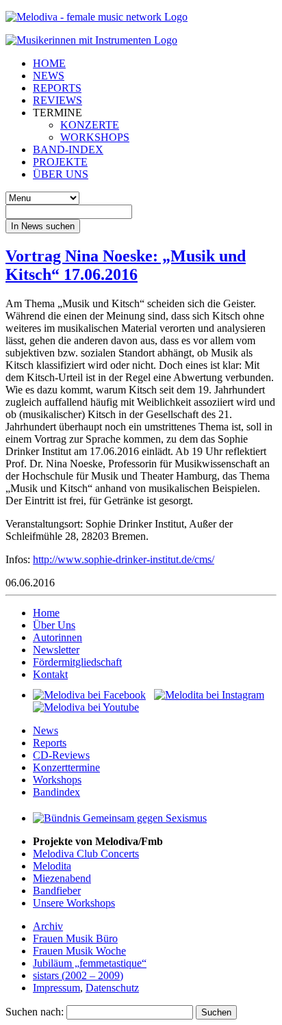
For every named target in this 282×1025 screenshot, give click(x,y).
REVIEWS (57, 100)
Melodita (52, 866)
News (45, 730)
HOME (49, 63)
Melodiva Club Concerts (86, 853)
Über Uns (54, 625)
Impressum (56, 988)
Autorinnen (57, 637)
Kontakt (50, 674)
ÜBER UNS (60, 174)
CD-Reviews (61, 755)
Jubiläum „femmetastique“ (89, 963)
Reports (49, 743)
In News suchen (43, 226)
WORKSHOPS (94, 137)
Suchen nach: (34, 1011)
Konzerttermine (66, 767)
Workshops (57, 780)
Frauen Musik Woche (79, 951)
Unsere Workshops (74, 903)
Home (46, 613)
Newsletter (56, 650)
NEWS (48, 75)
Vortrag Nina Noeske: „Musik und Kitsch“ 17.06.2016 (125, 265)
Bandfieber (57, 890)
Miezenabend (62, 878)
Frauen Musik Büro (75, 938)
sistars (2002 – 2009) (78, 975)
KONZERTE (89, 125)
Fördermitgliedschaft (77, 662)
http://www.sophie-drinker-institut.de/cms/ (123, 559)
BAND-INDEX (68, 149)
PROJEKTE (60, 162)
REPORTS (57, 88)
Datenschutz (112, 988)
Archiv (48, 926)
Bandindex (56, 792)
